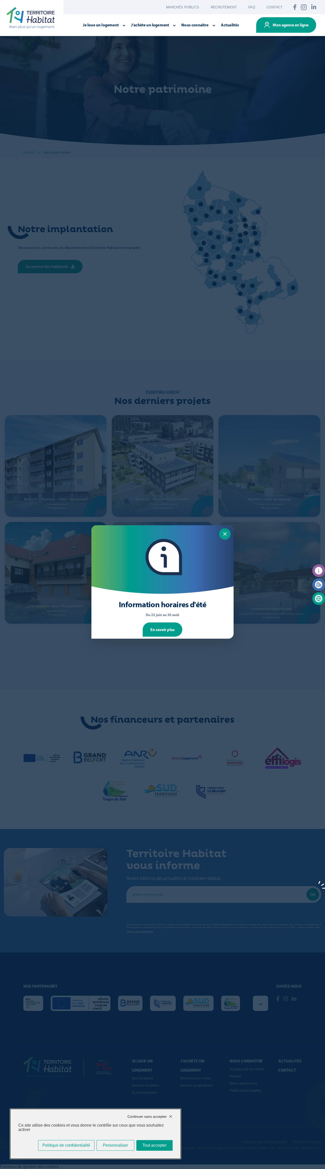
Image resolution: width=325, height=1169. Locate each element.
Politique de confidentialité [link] (66, 1145)
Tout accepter (154, 1145)
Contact (275, 7)
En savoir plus (162, 629)
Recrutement (224, 7)
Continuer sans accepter (147, 1116)
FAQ (251, 7)
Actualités (230, 24)
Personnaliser (115, 1145)
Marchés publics (182, 7)
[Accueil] (30, 18)
